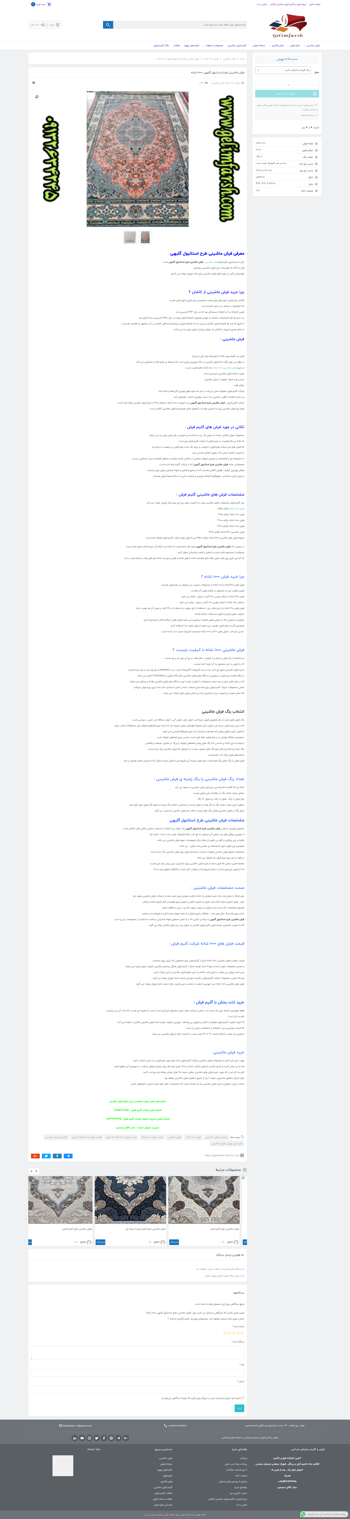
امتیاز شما (238, 1326)
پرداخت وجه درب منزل (236, 1464)
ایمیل (240, 1381)
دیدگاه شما (238, 1342)
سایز (316, 72)
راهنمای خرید (240, 1487)
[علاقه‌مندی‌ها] (33, 82)
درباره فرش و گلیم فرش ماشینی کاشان (288, 4)
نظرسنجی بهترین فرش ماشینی (227, 1143)
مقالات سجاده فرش (162, 1499)
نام (242, 1364)
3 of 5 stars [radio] (234, 1333)
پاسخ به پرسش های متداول (233, 1481)
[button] (36, 97)
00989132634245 (177, 1426)
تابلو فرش (167, 1475)
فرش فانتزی (166, 1481)
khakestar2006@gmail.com (77, 1426)
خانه (242, 58)
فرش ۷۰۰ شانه (237, 508)
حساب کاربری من (238, 1493)
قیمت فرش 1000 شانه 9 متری (86, 1137)
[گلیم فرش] (287, 24)
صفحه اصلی (314, 4)
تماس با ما (262, 4)
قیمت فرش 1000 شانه (152, 1137)
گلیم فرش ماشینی (163, 1487)
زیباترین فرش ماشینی (216, 1137)
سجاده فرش (166, 1464)
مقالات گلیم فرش (163, 1493)
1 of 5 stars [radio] (242, 1333)
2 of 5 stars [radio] (238, 1333)
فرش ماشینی (229, 58)
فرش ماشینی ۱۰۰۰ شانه (224, 368)
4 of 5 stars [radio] (229, 1333)
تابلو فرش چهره (164, 1470)
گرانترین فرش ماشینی (56, 1137)
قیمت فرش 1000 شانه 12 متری (121, 1137)
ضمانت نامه (241, 1475)
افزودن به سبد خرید (285, 93)
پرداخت (243, 1458)
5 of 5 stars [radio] (225, 1333)
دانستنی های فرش (163, 1505)
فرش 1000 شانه (211, 58)
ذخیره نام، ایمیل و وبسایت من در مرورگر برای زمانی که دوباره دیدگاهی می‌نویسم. (201, 1398)
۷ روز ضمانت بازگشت (236, 1470)
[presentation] (31, 1171)
